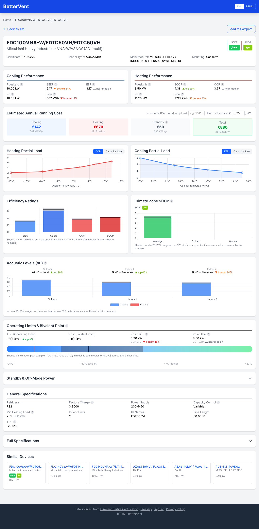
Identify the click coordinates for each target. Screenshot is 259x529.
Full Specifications (23, 441)
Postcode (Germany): (167, 113)
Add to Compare (241, 29)
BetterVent (16, 6)
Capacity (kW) (114, 151)
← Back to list (13, 29)
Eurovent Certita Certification (119, 509)
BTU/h (249, 6)
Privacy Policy (175, 509)
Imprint (159, 509)
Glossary (146, 509)
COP (98, 151)
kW (239, 6)
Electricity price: (217, 113)
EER (226, 151)
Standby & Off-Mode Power (31, 378)
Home (7, 19)
